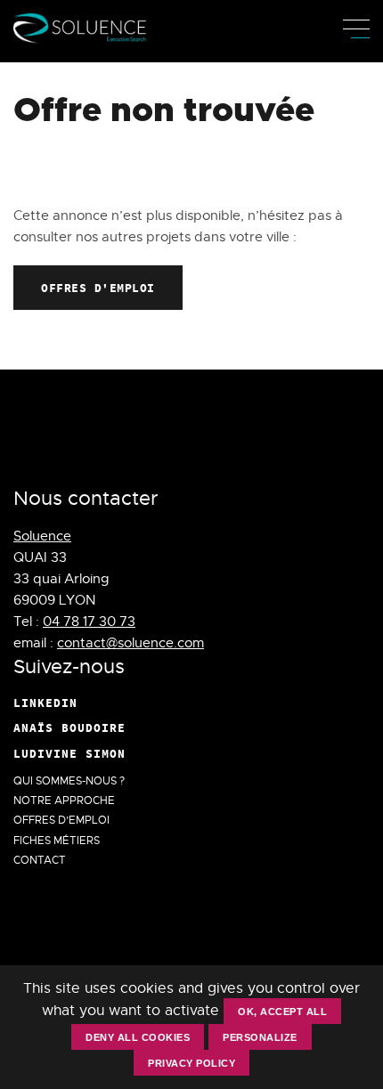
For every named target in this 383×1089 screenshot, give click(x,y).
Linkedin (45, 703)
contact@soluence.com (130, 643)
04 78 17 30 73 (89, 622)
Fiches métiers (56, 840)
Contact (39, 860)
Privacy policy (191, 1063)
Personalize (260, 1037)
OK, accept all (282, 1011)
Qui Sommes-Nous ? (69, 781)
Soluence (42, 536)
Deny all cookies (138, 1037)
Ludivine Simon (69, 753)
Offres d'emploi (98, 288)
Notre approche (64, 800)
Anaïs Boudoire (69, 727)
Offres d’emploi (61, 820)
